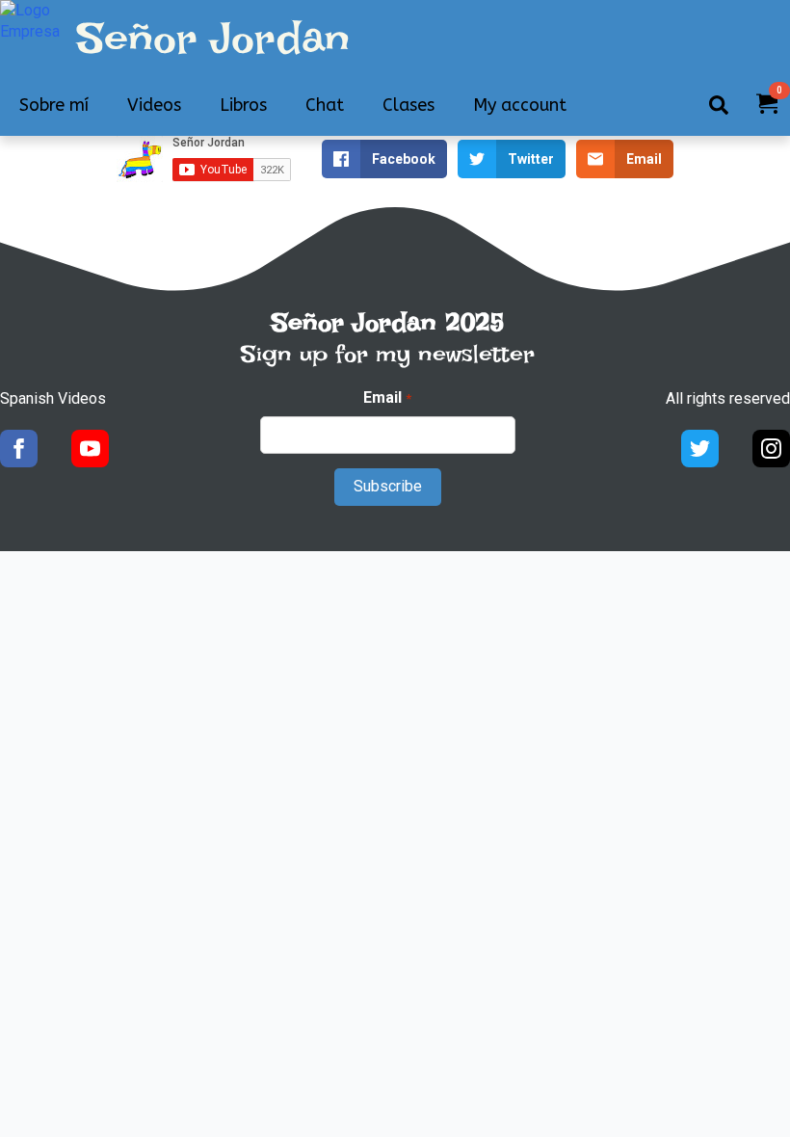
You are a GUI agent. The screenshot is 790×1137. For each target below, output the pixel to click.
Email (386, 397)
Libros (243, 105)
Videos (154, 105)
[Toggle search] (719, 105)
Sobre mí (54, 105)
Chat (324, 105)
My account (519, 105)
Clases (408, 105)
